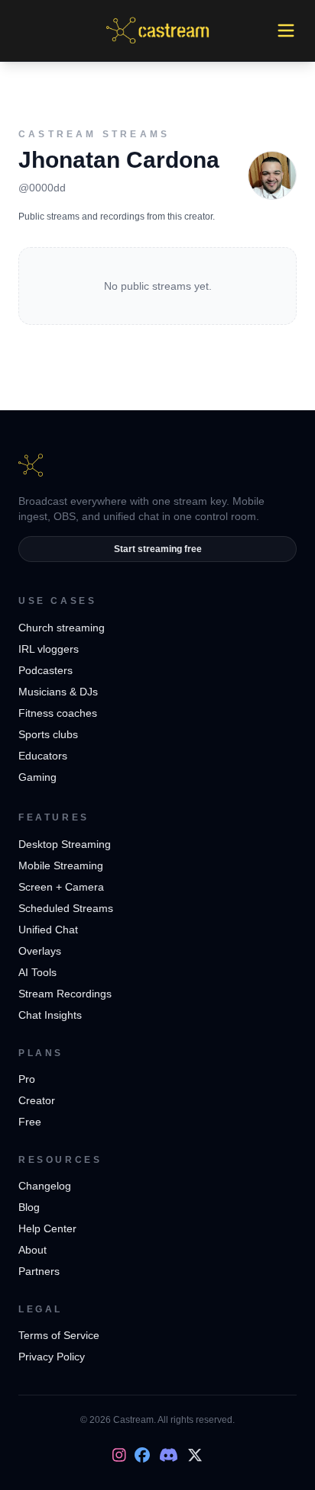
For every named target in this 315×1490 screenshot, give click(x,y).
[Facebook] (142, 1455)
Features (53, 817)
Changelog (44, 1186)
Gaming (37, 777)
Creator (36, 1100)
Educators (42, 756)
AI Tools (37, 972)
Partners (39, 1271)
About (32, 1250)
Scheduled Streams (65, 908)
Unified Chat (48, 929)
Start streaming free (158, 549)
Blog (29, 1207)
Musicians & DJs (58, 692)
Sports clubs (48, 734)
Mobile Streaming (60, 865)
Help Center (47, 1228)
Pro (26, 1079)
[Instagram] (119, 1455)
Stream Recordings (65, 993)
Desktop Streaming (64, 844)
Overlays (39, 951)
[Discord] (168, 1455)
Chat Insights (50, 1015)
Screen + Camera (61, 887)
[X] (195, 1455)
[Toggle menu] (286, 30)
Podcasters (45, 670)
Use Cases (57, 601)
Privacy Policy (51, 1356)
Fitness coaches (57, 713)
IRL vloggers (48, 649)
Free (29, 1122)
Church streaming (61, 627)
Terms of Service (58, 1335)
